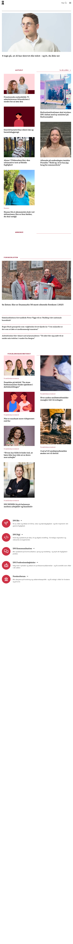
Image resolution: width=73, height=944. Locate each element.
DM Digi (16, 534)
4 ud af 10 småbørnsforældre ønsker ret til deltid (53, 452)
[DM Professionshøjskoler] (6, 565)
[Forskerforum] (6, 579)
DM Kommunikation (22, 548)
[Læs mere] (19, 84)
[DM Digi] (6, 537)
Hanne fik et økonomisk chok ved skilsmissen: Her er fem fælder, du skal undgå (19, 214)
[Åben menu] (70, 3)
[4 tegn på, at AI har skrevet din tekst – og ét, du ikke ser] (36, 32)
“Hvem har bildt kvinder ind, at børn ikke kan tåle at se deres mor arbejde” (18, 455)
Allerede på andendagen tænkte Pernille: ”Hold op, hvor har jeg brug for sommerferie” (55, 162)
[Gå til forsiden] (3, 3)
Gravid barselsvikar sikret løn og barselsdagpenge (18, 131)
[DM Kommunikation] (6, 551)
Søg (62, 3)
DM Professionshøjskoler (24, 562)
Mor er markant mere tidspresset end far (19, 419)
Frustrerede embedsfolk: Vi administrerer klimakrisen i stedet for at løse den (17, 99)
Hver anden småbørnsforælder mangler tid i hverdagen (54, 398)
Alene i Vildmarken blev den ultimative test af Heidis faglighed (17, 162)
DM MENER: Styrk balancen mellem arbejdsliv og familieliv (18, 505)
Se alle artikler (64, 70)
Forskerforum (19, 576)
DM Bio (16, 520)
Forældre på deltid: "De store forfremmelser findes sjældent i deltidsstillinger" (18, 384)
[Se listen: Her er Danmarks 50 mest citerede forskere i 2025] (36, 280)
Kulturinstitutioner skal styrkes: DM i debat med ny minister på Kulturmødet (55, 114)
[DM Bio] (6, 523)
